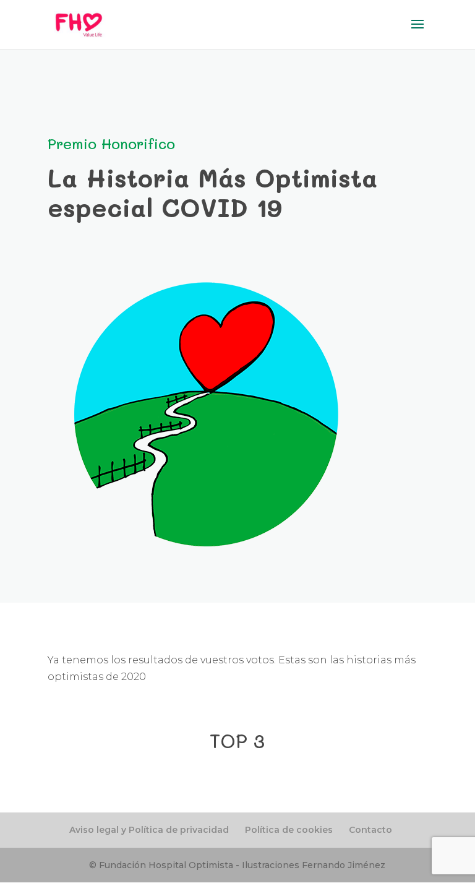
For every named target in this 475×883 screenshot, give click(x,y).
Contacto (370, 829)
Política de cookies (289, 829)
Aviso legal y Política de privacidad (149, 829)
